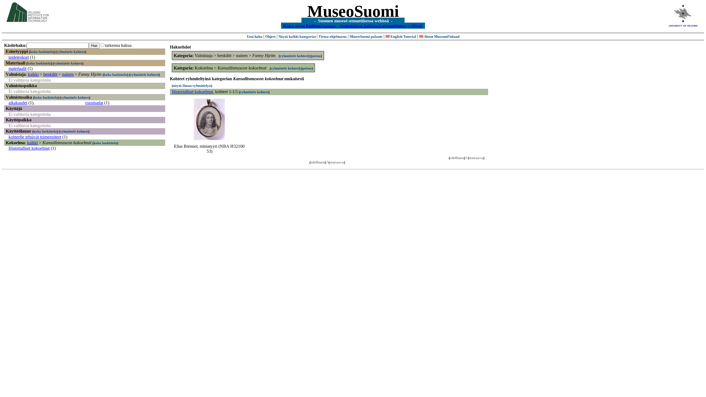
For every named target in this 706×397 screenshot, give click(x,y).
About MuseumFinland (441, 36)
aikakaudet (18, 102)
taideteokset (19, 57)
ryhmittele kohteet (71, 52)
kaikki (33, 74)
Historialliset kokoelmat (29, 148)
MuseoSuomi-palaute (366, 36)
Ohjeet (270, 36)
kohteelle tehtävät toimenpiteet (35, 137)
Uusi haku (254, 36)
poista (316, 56)
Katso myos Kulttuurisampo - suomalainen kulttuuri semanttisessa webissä (352, 25)
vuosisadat (94, 102)
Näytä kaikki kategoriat (298, 36)
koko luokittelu (42, 52)
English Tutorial (403, 36)
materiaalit (17, 68)
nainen (68, 74)
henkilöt (50, 74)
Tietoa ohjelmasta (333, 36)
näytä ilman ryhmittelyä (192, 86)
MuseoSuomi (353, 11)
